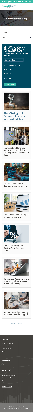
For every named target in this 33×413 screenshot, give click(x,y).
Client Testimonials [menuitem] (6, 378)
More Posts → (16, 323)
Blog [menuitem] (3, 364)
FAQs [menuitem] (3, 380)
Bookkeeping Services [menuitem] (7, 343)
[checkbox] (16, 74)
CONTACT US (7, 387)
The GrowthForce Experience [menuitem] (9, 375)
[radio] (16, 70)
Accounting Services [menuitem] (7, 346)
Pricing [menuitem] (3, 351)
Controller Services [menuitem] (6, 348)
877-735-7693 (26, 2)
